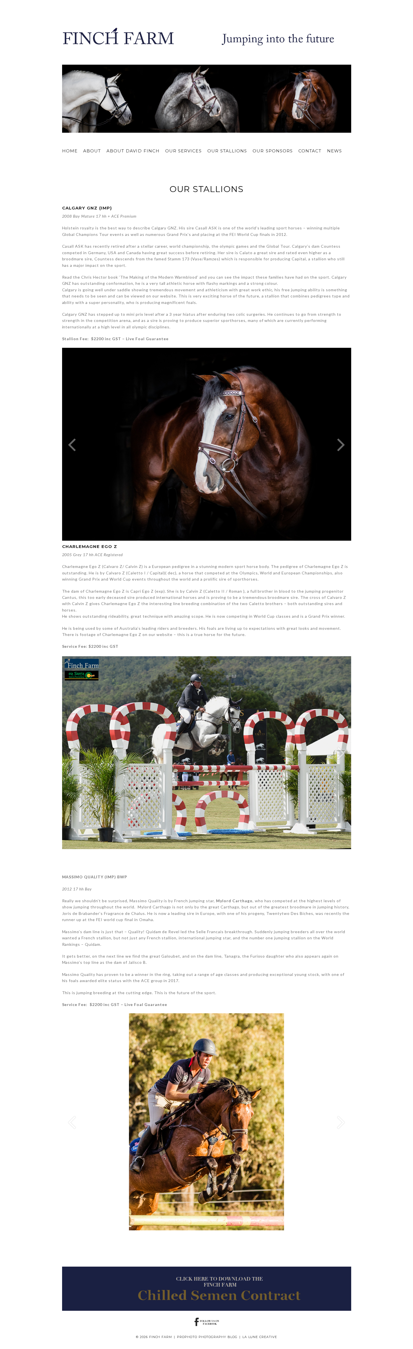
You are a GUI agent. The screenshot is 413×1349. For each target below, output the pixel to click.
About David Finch (133, 151)
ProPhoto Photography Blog (207, 1337)
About (92, 151)
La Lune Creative (259, 1337)
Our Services (183, 151)
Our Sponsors (273, 151)
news (334, 151)
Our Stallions (227, 151)
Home (70, 151)
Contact (309, 151)
